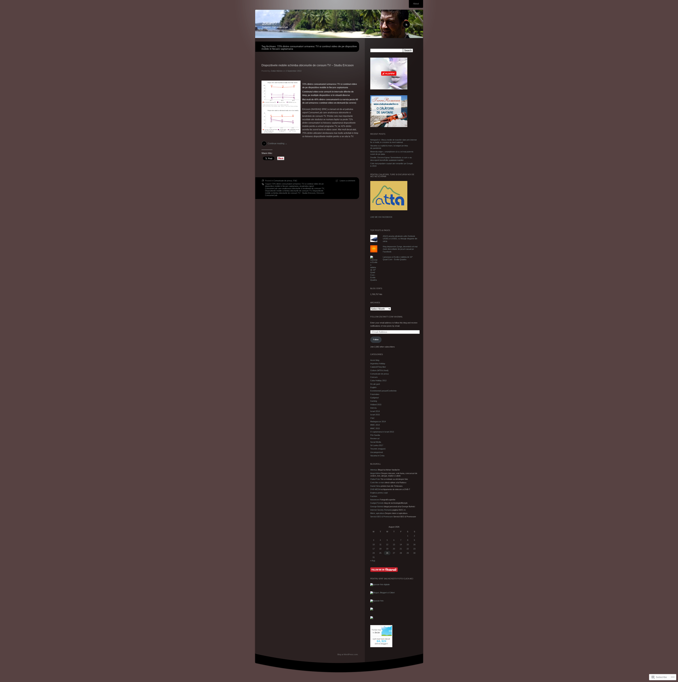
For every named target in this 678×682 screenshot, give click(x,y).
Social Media (375, 442)
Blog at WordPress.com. (347, 654)
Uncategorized (376, 452)
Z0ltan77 (269, 23)
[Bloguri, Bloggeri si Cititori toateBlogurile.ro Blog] (382, 593)
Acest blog (374, 360)
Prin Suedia (375, 435)
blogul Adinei (375, 473)
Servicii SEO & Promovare (381, 517)
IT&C (295, 181)
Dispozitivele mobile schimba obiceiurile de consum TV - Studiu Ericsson (294, 192)
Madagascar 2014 (378, 421)
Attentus (373, 470)
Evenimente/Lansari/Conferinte (383, 391)
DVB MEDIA (375, 489)
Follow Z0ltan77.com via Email (386, 317)
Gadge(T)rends (377, 503)
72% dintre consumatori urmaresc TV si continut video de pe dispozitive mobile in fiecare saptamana (294, 185)
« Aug (372, 561)
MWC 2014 (375, 425)
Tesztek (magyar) (378, 449)
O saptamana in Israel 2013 (382, 432)
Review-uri (374, 438)
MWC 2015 (375, 428)
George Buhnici (376, 506)
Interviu (373, 408)
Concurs (374, 377)
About (416, 3)
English (373, 387)
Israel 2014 (375, 411)
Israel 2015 (375, 415)
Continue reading (277, 143)
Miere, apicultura (377, 513)
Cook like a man (377, 482)
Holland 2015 (375, 404)
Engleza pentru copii (379, 493)
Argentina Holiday (377, 363)
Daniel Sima (375, 486)
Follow (376, 339)
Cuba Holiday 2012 (378, 380)
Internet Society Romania (381, 510)
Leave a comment (347, 181)
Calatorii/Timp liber (378, 367)
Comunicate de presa (282, 181)
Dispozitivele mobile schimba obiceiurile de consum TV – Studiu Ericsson (307, 65)
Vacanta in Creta (377, 456)
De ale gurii (375, 384)
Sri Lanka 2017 (376, 445)
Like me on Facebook (381, 217)
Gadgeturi (374, 398)
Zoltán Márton (276, 71)
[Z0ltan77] (339, 24)
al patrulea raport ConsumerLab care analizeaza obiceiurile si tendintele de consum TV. (294, 187)
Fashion (373, 496)
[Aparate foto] (376, 601)
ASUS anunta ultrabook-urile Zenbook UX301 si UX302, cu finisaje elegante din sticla (400, 238)
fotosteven (374, 500)
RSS (414, 25)
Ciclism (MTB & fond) (379, 370)
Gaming (373, 401)
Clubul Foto (375, 479)
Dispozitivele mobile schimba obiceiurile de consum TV (288, 191)
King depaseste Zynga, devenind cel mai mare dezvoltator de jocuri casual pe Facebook (400, 249)
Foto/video (374, 394)
